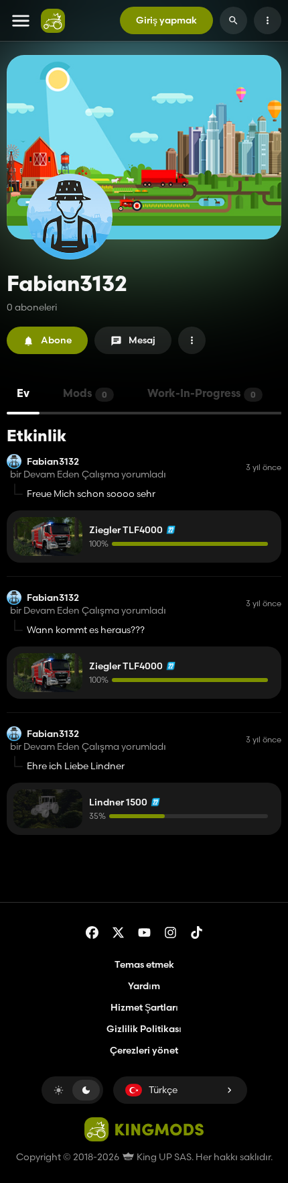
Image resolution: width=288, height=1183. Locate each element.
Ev (23, 394)
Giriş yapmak (166, 20)
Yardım (144, 986)
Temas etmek (144, 964)
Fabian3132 (53, 461)
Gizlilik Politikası (144, 1029)
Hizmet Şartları (144, 1007)
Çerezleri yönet (144, 1050)
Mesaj (142, 340)
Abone (56, 340)
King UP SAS (163, 1157)
